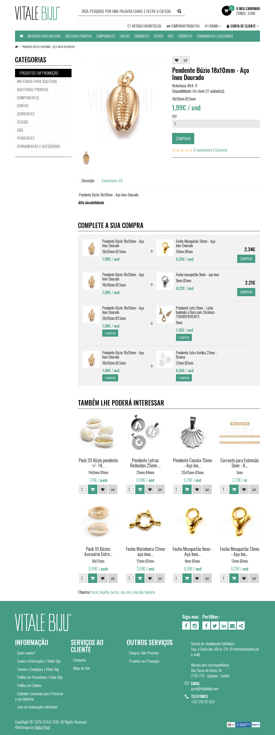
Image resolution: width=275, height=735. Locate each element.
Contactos (79, 660)
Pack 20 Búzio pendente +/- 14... (98, 463)
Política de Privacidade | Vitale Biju (40, 677)
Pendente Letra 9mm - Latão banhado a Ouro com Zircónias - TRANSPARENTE (196, 312)
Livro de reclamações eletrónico (37, 707)
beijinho (104, 592)
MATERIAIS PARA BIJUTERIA (44, 36)
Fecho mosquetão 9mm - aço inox (197, 274)
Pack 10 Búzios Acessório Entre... (98, 551)
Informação (31, 642)
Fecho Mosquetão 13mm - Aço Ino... (239, 551)
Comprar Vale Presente (144, 653)
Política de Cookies (29, 685)
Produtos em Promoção (144, 661)
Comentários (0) (112, 180)
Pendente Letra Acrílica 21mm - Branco (196, 355)
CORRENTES (141, 36)
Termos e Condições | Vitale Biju (38, 669)
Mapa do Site (81, 668)
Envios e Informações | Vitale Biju (39, 661)
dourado (138, 592)
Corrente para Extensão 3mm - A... (239, 463)
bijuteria (150, 592)
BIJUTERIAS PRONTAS (79, 36)
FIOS (170, 36)
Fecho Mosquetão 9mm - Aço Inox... (192, 551)
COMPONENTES (105, 36)
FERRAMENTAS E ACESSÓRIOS (215, 36)
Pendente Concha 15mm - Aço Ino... (192, 463)
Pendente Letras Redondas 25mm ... (145, 463)
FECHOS (158, 36)
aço (123, 592)
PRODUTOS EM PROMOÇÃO (39, 73)
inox (129, 592)
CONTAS (125, 36)
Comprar (183, 138)
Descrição (87, 180)
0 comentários (203, 150)
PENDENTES (185, 36)
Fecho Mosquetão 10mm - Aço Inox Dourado (195, 243)
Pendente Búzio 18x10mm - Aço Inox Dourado (48, 46)
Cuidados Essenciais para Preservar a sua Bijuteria (39, 696)
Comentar (221, 150)
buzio (95, 592)
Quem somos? (26, 653)
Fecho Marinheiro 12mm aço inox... (145, 551)
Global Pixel (42, 727)
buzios (115, 592)
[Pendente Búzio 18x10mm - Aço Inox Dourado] (122, 100)
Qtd (174, 116)
